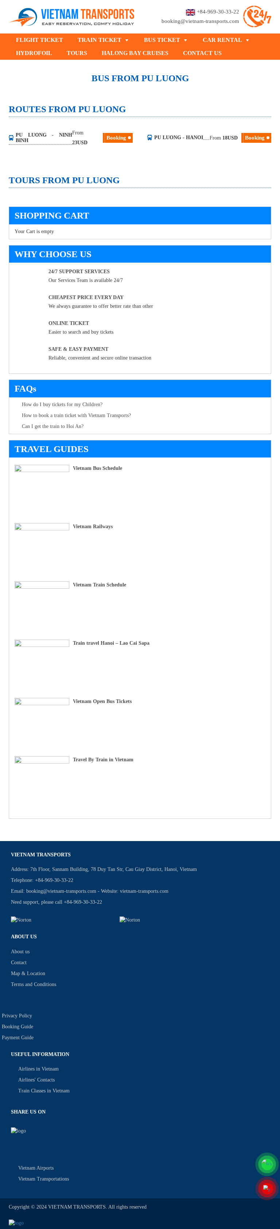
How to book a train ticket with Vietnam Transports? (76, 415)
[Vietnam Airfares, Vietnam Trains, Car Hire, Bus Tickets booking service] (72, 16)
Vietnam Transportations (43, 1179)
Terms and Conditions (33, 984)
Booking (116, 138)
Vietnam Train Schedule (99, 585)
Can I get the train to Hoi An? (52, 426)
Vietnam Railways (93, 526)
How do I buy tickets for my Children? (62, 404)
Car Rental (222, 40)
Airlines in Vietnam (38, 1069)
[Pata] (169, 920)
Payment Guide (18, 1037)
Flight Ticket (39, 40)
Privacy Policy (17, 1015)
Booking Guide (17, 1026)
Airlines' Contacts (36, 1080)
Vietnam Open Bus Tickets (102, 701)
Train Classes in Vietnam (44, 1090)
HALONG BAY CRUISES (135, 53)
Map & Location (28, 973)
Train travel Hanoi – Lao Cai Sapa (111, 643)
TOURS (77, 53)
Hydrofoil (34, 53)
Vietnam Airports (36, 1168)
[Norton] (61, 920)
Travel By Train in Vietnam (103, 759)
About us (20, 951)
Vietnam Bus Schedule (97, 468)
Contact (19, 962)
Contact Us (202, 53)
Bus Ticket (162, 40)
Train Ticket (99, 40)
